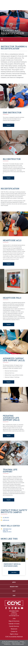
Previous (1, 559)
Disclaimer (22, 641)
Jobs (14, 618)
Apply (14, 582)
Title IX (23, 642)
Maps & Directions (14, 621)
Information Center (14, 611)
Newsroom (14, 629)
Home (2, 23)
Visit (14, 591)
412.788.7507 (6, 517)
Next (27, 559)
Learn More (13, 572)
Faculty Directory (14, 626)
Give (14, 595)
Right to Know (14, 634)
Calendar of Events (14, 623)
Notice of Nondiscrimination (18, 644)
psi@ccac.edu (6, 520)
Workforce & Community (10, 23)
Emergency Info (7, 644)
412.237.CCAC (14, 614)
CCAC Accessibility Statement (14, 636)
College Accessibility (16, 642)
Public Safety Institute (20, 23)
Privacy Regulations (6, 642)
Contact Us (14, 612)
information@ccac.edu (14, 615)
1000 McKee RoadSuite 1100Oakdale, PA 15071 (7, 530)
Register (9, 125)
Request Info (14, 586)
